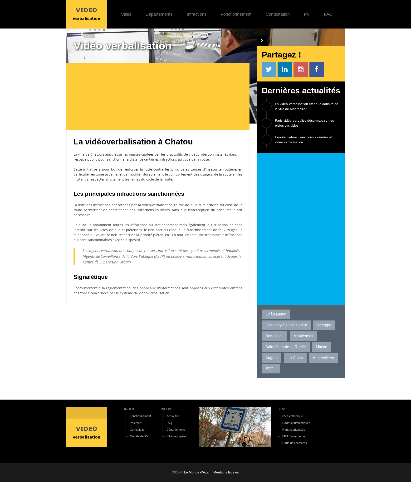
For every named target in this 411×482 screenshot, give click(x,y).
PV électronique (292, 416)
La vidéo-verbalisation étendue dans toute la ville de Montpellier (306, 106)
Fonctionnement (236, 14)
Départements (159, 14)
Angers (271, 358)
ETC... (270, 369)
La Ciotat (295, 358)
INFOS (166, 409)
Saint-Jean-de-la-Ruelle (285, 347)
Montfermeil (303, 336)
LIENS (281, 409)
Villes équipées (176, 436)
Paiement (136, 423)
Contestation (278, 14)
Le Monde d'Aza (196, 472)
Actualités (172, 416)
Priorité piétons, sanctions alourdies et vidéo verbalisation (303, 139)
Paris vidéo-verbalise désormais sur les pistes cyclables (304, 123)
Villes (126, 14)
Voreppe (324, 325)
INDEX (129, 409)
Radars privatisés (293, 429)
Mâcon (321, 347)
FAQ (328, 14)
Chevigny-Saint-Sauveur (286, 325)
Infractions (196, 14)
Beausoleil (274, 336)
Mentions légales (226, 472)
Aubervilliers (323, 358)
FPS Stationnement (294, 436)
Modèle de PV (139, 436)
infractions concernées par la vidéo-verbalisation (133, 205)
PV (307, 14)
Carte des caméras (294, 443)
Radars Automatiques (296, 423)
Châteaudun (275, 314)
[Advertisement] (161, 96)
